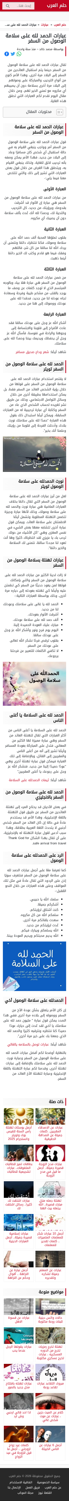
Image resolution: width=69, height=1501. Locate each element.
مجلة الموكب (25, 1492)
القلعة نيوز (45, 1492)
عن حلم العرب (53, 1487)
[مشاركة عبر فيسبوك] (6, 54)
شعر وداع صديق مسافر (32, 352)
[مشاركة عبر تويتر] (13, 54)
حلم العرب (57, 5)
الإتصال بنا (14, 1487)
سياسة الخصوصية (48, 1482)
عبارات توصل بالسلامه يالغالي (28, 1044)
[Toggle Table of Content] (57, 112)
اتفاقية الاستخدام (21, 1482)
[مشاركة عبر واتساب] (19, 54)
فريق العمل (32, 1487)
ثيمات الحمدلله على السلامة (29, 780)
